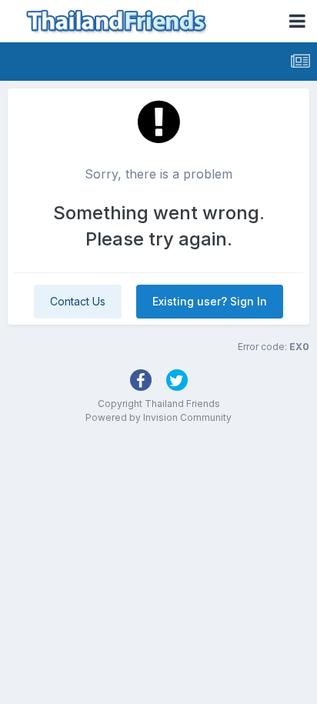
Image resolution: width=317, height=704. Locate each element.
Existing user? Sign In (209, 301)
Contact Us (77, 301)
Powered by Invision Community (158, 417)
